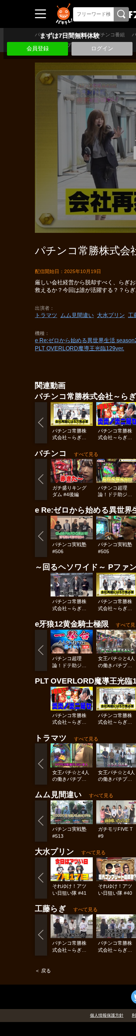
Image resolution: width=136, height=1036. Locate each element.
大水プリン (111, 315)
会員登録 (38, 48)
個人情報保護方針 (106, 1015)
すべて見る (86, 454)
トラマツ (46, 315)
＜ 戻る (43, 970)
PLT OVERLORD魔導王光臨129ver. (79, 348)
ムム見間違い (77, 315)
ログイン (102, 48)
